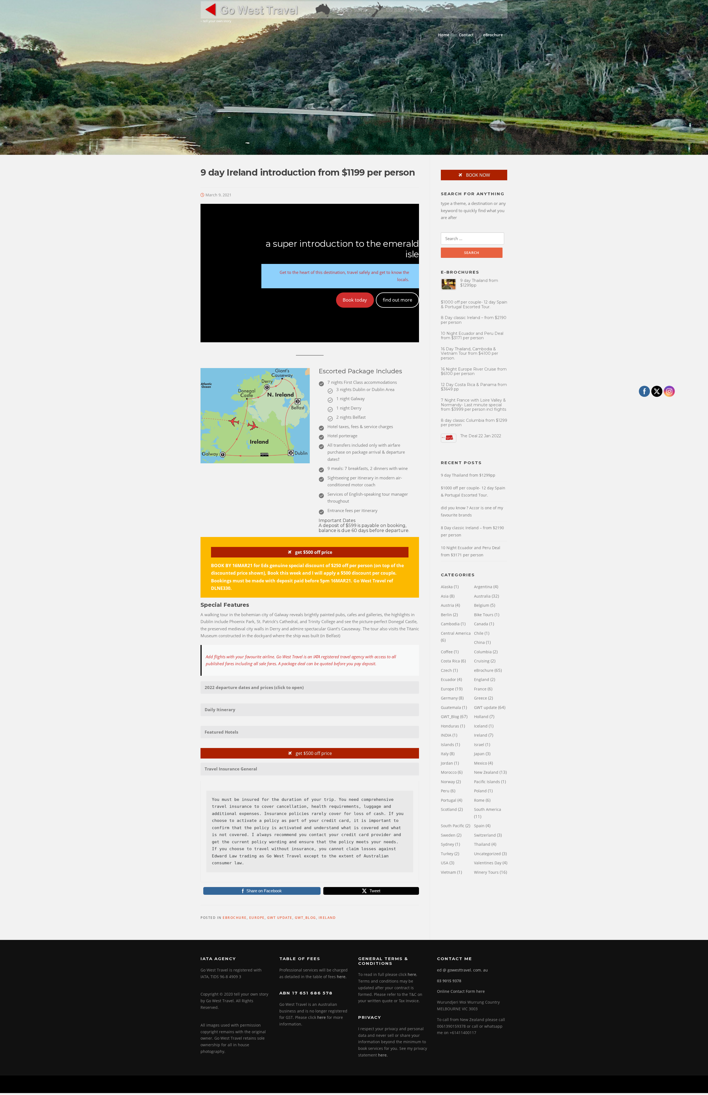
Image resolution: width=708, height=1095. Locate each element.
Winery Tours (486, 872)
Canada (481, 623)
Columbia (483, 651)
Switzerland (485, 835)
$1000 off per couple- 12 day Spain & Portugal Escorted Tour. (474, 304)
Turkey (447, 853)
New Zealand (486, 772)
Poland (480, 790)
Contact (466, 34)
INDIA (446, 735)
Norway (448, 781)
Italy (445, 753)
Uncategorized (487, 853)
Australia (482, 596)
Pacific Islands (487, 781)
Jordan (447, 763)
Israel (479, 744)
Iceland (481, 726)
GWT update (279, 917)
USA (444, 862)
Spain (479, 825)
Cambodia (450, 623)
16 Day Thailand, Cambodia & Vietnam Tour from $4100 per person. (469, 353)
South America (487, 809)
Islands (447, 744)
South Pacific (452, 825)
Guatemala (451, 707)
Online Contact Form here (461, 991)
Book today (355, 300)
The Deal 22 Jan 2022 (480, 435)
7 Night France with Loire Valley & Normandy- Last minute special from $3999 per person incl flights (473, 405)
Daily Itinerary (220, 709)
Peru (445, 790)
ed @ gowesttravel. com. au (462, 970)
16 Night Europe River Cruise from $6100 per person (474, 371)
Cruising (482, 661)
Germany (449, 698)
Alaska (447, 586)
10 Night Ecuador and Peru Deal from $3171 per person (472, 336)
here (321, 1017)
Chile (478, 633)
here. (342, 976)
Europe (257, 917)
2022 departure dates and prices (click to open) (254, 687)
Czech (446, 670)
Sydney (447, 844)
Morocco (449, 772)
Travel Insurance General (231, 769)
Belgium (481, 605)
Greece (480, 698)
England (481, 679)
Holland (481, 716)
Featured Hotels (221, 732)
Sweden (448, 835)
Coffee (447, 651)
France (480, 689)
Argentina (483, 586)
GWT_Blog (305, 917)
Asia (445, 596)
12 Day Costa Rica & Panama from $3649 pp (474, 387)
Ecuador (448, 679)
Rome (479, 800)
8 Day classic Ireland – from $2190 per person (473, 320)
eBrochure (493, 34)
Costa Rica (450, 661)
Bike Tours (483, 614)
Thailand (482, 844)
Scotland (449, 809)
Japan (479, 753)
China (479, 642)
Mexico (480, 763)
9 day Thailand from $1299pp (479, 283)
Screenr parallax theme (461, 1084)
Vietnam (448, 872)
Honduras (450, 726)
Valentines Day (487, 862)
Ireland (327, 917)
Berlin (446, 614)
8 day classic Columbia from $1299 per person (474, 423)
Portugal (448, 800)
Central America (456, 633)
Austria (447, 605)
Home (443, 34)
